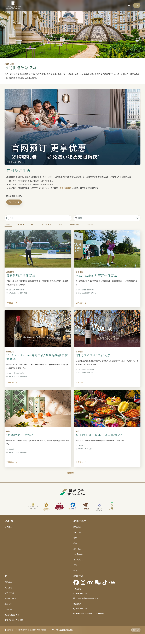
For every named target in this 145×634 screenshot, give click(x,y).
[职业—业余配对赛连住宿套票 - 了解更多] (107, 268)
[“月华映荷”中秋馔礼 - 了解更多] (38, 428)
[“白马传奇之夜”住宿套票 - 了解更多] (107, 348)
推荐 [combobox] (80, 218)
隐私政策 (69, 630)
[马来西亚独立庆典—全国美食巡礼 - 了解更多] (107, 428)
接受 (134, 630)
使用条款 (63, 630)
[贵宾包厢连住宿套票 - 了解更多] (38, 268)
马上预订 (12, 202)
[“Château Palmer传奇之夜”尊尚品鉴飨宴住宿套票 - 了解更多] (38, 348)
